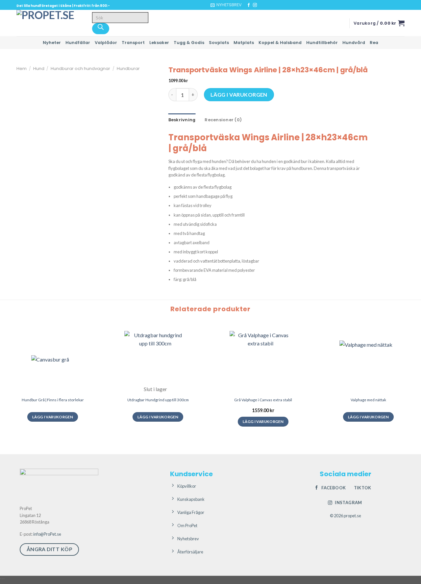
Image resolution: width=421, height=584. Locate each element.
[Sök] (100, 28)
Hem (21, 68)
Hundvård (353, 42)
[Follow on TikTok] (261, 5)
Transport (133, 42)
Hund (38, 68)
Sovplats (219, 42)
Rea (374, 42)
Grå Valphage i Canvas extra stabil (263, 400)
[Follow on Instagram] (255, 5)
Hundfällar (77, 42)
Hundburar (128, 68)
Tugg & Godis (189, 42)
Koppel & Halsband (280, 42)
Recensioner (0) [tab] (223, 120)
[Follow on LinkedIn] (267, 5)
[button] (226, 5)
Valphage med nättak (368, 400)
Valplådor (106, 42)
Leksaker (159, 42)
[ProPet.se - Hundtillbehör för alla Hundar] (49, 23)
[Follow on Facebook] (249, 5)
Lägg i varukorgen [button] (263, 421)
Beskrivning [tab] (182, 120)
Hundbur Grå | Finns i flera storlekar (53, 400)
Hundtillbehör (322, 42)
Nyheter (52, 42)
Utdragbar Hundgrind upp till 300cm (158, 400)
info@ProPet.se (47, 534)
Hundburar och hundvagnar (80, 68)
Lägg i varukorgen (238, 94)
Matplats (244, 42)
